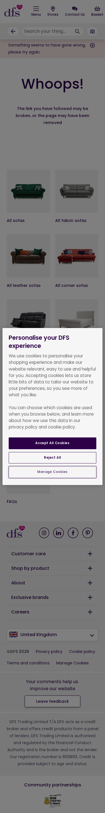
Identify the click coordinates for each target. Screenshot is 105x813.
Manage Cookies (52, 472)
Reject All (52, 457)
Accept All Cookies (52, 443)
